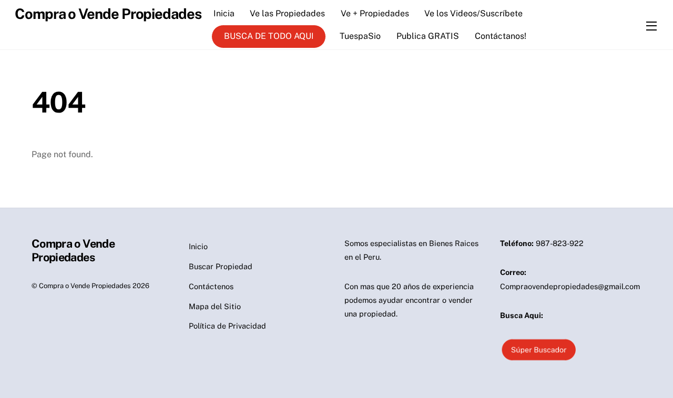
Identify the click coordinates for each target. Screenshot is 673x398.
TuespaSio (360, 36)
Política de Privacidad (227, 325)
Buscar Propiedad (220, 266)
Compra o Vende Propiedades (85, 286)
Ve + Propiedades (375, 13)
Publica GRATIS (427, 36)
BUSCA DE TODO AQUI (269, 36)
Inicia (223, 13)
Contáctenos (211, 286)
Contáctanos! (500, 36)
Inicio (198, 246)
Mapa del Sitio (215, 306)
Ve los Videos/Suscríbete (473, 13)
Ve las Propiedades (287, 13)
